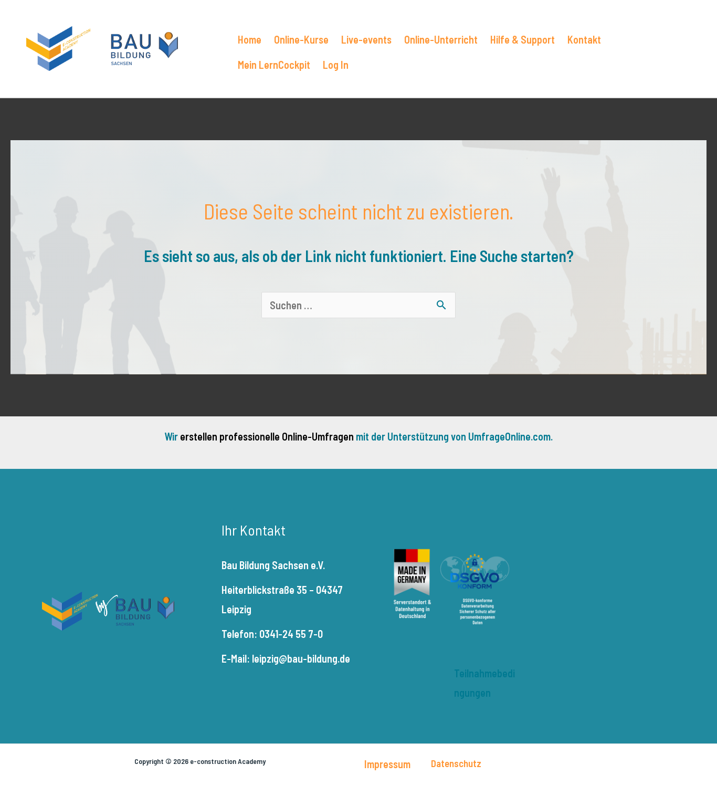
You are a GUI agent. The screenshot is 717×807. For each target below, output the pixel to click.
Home (249, 39)
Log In (336, 64)
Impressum (387, 764)
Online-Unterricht (441, 39)
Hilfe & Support (522, 39)
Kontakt (584, 39)
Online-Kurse (301, 39)
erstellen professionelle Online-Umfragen (267, 436)
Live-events (366, 39)
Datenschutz (456, 763)
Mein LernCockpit (274, 64)
